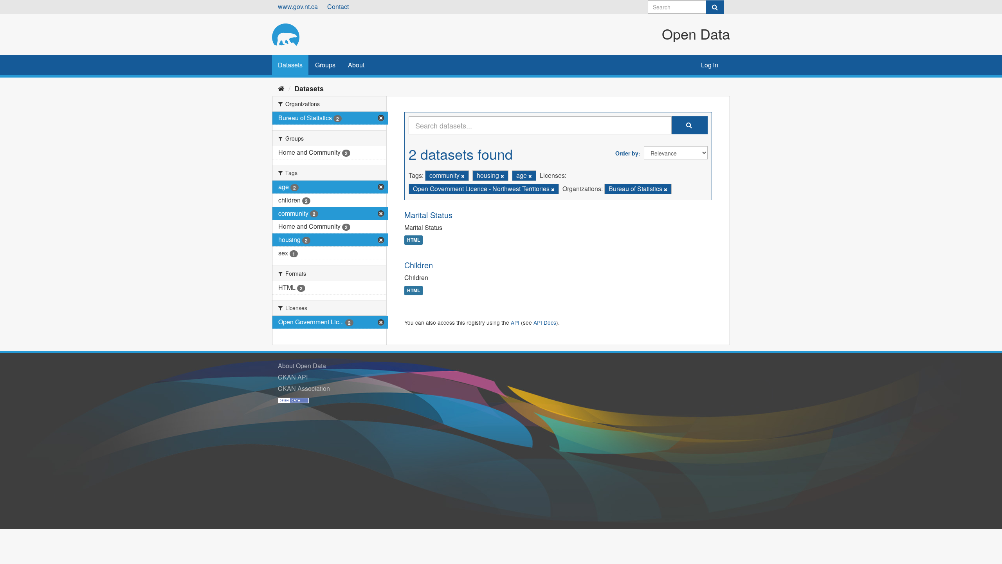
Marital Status (428, 215)
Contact (338, 6)
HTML (413, 240)
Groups (325, 64)
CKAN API (293, 376)
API (515, 322)
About (356, 64)
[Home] (281, 88)
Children (418, 265)
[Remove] (463, 176)
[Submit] (715, 7)
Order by (626, 153)
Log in (709, 64)
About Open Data (302, 365)
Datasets (290, 64)
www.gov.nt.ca (298, 6)
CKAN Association (304, 388)
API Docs (544, 322)
